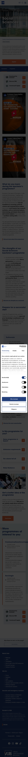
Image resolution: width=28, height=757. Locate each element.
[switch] (24, 382)
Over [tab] (23, 350)
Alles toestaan (14, 399)
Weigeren (14, 409)
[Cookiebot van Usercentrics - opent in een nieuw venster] (19, 346)
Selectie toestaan (14, 404)
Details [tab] (14, 350)
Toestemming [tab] (5, 350)
